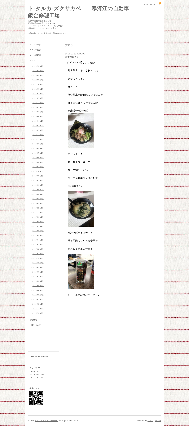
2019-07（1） (38, 153)
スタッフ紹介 (35, 50)
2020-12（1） (38, 103)
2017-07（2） (38, 226)
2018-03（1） (38, 199)
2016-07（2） (38, 276)
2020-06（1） (38, 116)
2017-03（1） (38, 244)
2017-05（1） (38, 235)
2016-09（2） (38, 267)
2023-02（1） (38, 75)
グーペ (150, 421)
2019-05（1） (38, 162)
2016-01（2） (38, 304)
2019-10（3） (38, 144)
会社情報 (33, 320)
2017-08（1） (38, 222)
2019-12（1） (38, 135)
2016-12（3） (38, 258)
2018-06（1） (38, 185)
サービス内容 (35, 55)
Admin (158, 421)
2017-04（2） (38, 240)
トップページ (35, 45)
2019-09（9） (38, 148)
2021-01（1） (38, 98)
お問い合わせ (35, 325)
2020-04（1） (38, 121)
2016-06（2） (38, 281)
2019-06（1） (38, 157)
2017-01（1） (38, 254)
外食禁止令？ (72, 57)
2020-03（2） (38, 125)
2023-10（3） (38, 66)
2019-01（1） (38, 167)
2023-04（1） (38, 71)
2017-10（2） (38, 217)
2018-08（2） (38, 176)
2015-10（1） (38, 313)
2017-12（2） (38, 208)
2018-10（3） (38, 171)
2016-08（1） (38, 272)
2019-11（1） (38, 139)
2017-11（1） (38, 212)
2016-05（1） (38, 286)
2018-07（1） (38, 180)
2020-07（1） (38, 112)
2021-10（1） (38, 84)
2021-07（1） (38, 93)
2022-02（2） (38, 80)
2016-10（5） (38, 263)
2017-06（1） (38, 231)
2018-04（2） (38, 194)
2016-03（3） (38, 295)
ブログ (32, 60)
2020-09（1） (38, 107)
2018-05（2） (38, 189)
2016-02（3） (38, 299)
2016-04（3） (38, 290)
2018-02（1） (38, 203)
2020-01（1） (38, 130)
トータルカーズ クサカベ (46, 421)
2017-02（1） (38, 249)
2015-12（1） (38, 308)
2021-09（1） (38, 89)
